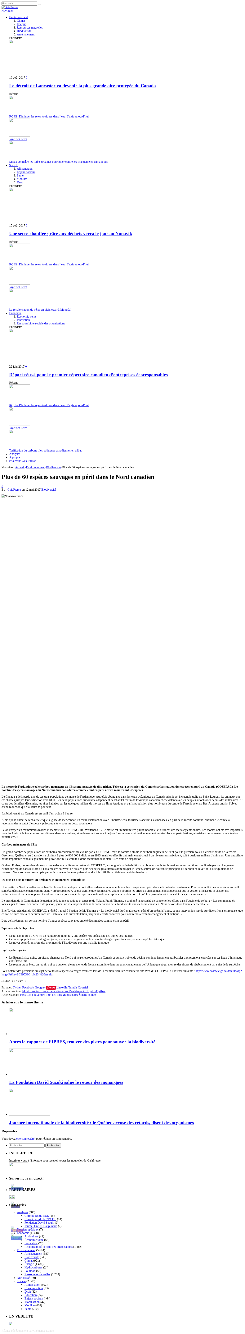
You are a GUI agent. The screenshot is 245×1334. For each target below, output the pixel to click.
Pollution (29, 1270)
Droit (20, 182)
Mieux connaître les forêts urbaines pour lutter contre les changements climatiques (58, 161)
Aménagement (25, 34)
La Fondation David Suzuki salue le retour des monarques (66, 1082)
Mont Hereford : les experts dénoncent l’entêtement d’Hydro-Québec (63, 991)
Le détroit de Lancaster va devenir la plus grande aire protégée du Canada (82, 85)
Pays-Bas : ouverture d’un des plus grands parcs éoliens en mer (58, 994)
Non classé (23, 1277)
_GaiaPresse (13, 489)
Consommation (33, 1288)
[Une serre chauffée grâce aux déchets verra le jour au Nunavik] (42, 222)
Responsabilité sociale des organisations (41, 323)
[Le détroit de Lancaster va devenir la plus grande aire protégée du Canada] (42, 74)
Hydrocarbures (33, 1267)
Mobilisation (32, 1302)
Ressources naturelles (30, 27)
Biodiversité (24, 31)
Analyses (14, 454)
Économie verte (26, 316)
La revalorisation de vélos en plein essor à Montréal (40, 309)
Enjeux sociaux (26, 172)
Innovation (23, 320)
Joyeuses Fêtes (18, 139)
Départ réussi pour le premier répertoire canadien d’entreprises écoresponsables (88, 374)
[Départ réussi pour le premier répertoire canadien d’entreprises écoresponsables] (42, 363)
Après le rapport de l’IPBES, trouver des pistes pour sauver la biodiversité (82, 1041)
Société (13, 165)
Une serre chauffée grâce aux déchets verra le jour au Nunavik (70, 233)
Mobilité (22, 179)
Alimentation (25, 168)
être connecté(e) (25, 1138)
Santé (20, 175)
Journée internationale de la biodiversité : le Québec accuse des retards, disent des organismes (101, 1122)
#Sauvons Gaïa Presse (22, 460)
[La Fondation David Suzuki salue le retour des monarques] (29, 1074)
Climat (21, 20)
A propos (14, 457)
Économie (15, 313)
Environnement (18, 17)
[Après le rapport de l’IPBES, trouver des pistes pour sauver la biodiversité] (29, 1033)
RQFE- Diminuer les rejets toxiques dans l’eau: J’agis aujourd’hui (49, 116)
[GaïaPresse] (10, 7)
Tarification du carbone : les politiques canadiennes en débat (45, 450)
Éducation (30, 1295)
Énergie (21, 24)
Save (52, 987)
